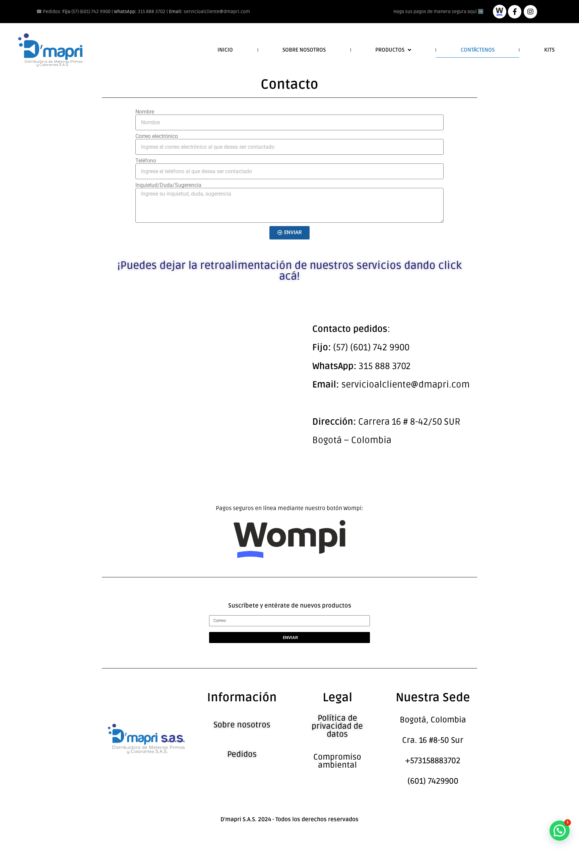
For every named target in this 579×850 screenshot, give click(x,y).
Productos (389, 50)
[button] (560, 831)
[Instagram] (530, 11)
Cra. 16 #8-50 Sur (432, 740)
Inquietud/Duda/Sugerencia (168, 185)
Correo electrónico (156, 136)
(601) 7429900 (432, 781)
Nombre (144, 112)
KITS (549, 50)
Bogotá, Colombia (433, 720)
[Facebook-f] (514, 11)
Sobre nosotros (304, 50)
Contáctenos (478, 50)
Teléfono (145, 160)
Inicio (225, 50)
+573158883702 (432, 761)
